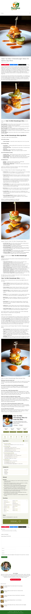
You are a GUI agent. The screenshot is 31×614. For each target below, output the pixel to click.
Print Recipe (16, 425)
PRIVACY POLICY (11, 611)
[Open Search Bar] (29, 13)
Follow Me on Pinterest (16, 579)
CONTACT (21, 611)
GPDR (18, 611)
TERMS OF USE (15, 611)
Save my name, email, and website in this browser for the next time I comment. (15, 554)
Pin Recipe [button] (20, 425)
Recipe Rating (3, 536)
